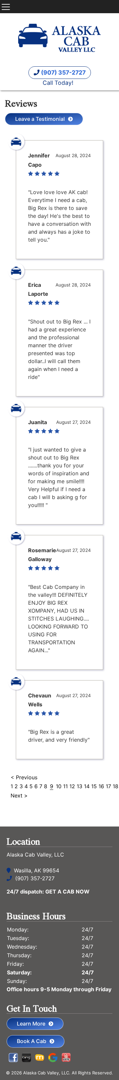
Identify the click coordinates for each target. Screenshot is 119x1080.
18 (115, 786)
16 (101, 786)
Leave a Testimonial (40, 119)
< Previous (24, 777)
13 (79, 786)
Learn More (31, 1023)
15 (94, 786)
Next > (19, 795)
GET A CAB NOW (67, 891)
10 (58, 786)
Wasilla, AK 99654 (36, 870)
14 (87, 786)
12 (72, 786)
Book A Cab (31, 1041)
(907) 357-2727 (63, 72)
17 (108, 786)
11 (65, 786)
